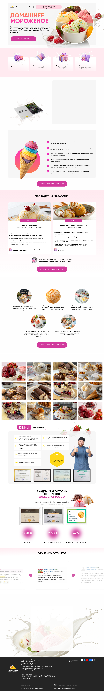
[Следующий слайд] (73, 575)
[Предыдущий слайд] (30, 575)
